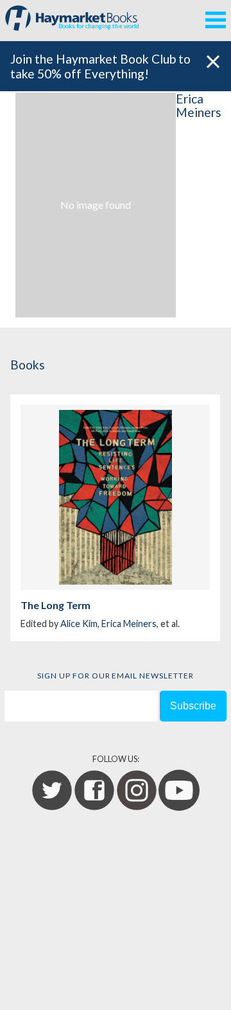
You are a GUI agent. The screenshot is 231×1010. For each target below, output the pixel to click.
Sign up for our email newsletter (115, 675)
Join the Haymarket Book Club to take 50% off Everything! (100, 66)
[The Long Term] (115, 497)
